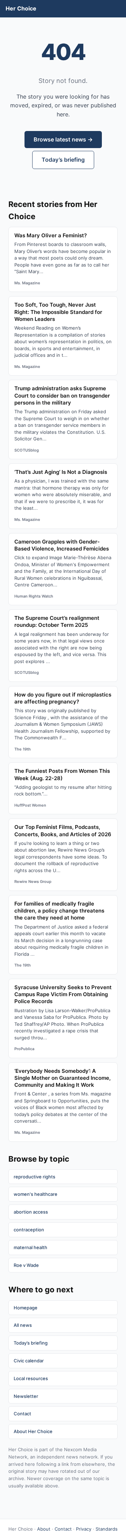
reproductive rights (34, 1176)
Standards (107, 1529)
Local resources (31, 1378)
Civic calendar (29, 1360)
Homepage (25, 1307)
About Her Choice (33, 1431)
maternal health (30, 1247)
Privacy (83, 1529)
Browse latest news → (63, 139)
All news (23, 1325)
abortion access (31, 1212)
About (43, 1529)
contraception (29, 1229)
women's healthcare (35, 1194)
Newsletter (26, 1396)
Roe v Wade (26, 1265)
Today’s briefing (63, 159)
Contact (22, 1413)
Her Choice (21, 8)
